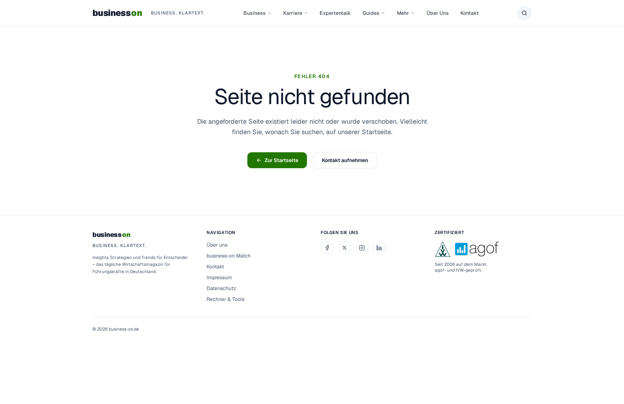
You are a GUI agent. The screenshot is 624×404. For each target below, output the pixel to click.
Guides (371, 13)
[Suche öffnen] (524, 13)
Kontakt (469, 13)
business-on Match (229, 255)
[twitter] (344, 247)
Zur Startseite (281, 160)
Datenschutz (221, 288)
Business (254, 13)
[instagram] (361, 247)
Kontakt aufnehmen (345, 160)
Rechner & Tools (225, 299)
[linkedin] (379, 247)
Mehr (403, 13)
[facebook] (327, 247)
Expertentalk (335, 13)
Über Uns (437, 13)
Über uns (217, 245)
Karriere (292, 13)
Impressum (219, 277)
